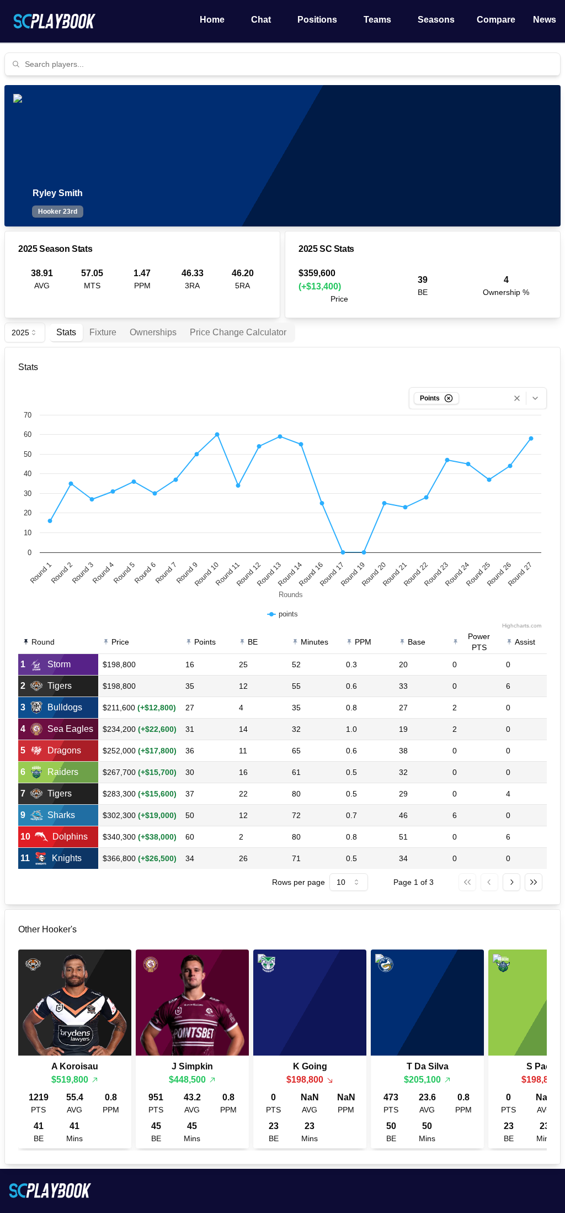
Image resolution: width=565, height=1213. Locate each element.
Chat (261, 19)
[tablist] (172, 332)
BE (253, 641)
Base (416, 641)
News (544, 19)
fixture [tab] (102, 332)
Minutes (314, 641)
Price (120, 641)
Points (205, 641)
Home (212, 19)
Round (43, 641)
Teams (377, 19)
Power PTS (479, 642)
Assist (525, 641)
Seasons (436, 19)
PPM (363, 641)
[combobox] (289, 64)
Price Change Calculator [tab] (238, 332)
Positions (317, 19)
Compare (496, 19)
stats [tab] (66, 332)
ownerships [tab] (153, 332)
